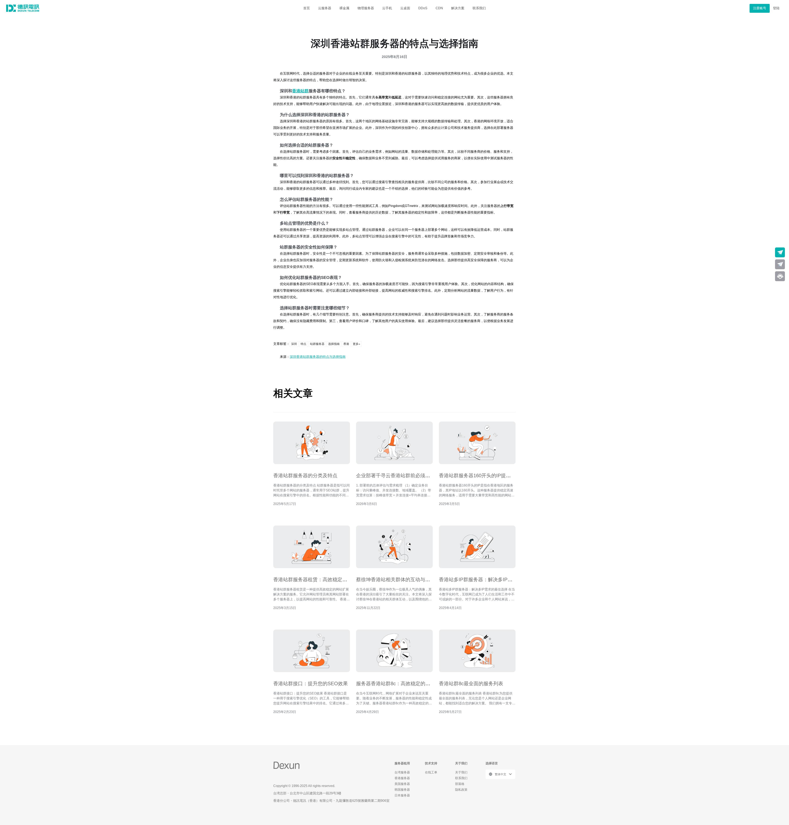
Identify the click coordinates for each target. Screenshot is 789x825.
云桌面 (405, 8)
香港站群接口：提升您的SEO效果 (310, 683)
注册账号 (759, 8)
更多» (356, 343)
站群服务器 (317, 343)
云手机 (387, 8)
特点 (303, 343)
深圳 (294, 343)
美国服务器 (402, 784)
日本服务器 (402, 795)
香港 (346, 343)
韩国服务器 (402, 789)
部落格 (459, 784)
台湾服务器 (402, 772)
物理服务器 (366, 8)
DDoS (422, 8)
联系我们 (479, 8)
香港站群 (300, 91)
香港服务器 (402, 778)
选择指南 (334, 343)
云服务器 (324, 8)
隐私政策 (461, 789)
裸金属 (344, 8)
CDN (439, 8)
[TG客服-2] (780, 264)
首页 (306, 8)
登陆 (776, 8)
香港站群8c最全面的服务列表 (471, 683)
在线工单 (431, 772)
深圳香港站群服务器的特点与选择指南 (318, 356)
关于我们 (461, 772)
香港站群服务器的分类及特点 (305, 475)
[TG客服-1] (780, 252)
